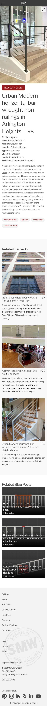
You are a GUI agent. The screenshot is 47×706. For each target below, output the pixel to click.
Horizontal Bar (10, 220)
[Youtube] (38, 696)
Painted (11, 140)
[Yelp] (25, 696)
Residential (38, 220)
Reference (7, 532)
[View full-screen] (43, 9)
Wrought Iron (16, 144)
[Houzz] (18, 696)
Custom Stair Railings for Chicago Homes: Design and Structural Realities (22, 569)
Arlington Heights (18, 147)
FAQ (4, 641)
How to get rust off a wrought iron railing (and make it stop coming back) (22, 506)
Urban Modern (10, 226)
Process (6, 500)
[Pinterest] (4, 696)
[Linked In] (31, 696)
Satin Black (21, 140)
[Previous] (4, 45)
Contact (5, 646)
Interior (24, 220)
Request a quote (13, 88)
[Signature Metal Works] (23, 3)
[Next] (43, 45)
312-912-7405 (8, 680)
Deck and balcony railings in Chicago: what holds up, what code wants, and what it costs (23, 538)
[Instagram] (11, 696)
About (5, 652)
